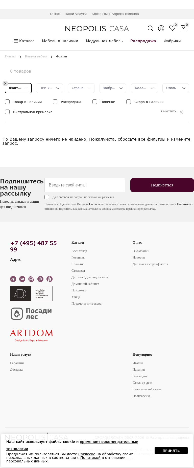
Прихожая (78, 290)
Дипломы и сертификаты (150, 264)
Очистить (168, 111)
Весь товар (79, 251)
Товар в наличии (27, 102)
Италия (138, 363)
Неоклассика (142, 396)
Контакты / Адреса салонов (115, 14)
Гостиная (78, 257)
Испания (139, 369)
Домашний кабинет (85, 284)
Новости (139, 257)
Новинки (108, 102)
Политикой (184, 204)
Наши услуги (20, 354)
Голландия (140, 376)
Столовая (78, 270)
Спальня (77, 264)
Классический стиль (147, 389)
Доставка (16, 369)
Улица (75, 297)
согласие (64, 197)
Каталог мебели (36, 56)
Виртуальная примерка (33, 112)
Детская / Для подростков (89, 277)
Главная (10, 56)
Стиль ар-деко (143, 383)
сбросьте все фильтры (141, 139)
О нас (137, 242)
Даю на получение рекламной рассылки (83, 197)
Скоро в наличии (148, 102)
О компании (141, 251)
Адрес (15, 259)
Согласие (95, 204)
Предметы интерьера (86, 303)
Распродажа (71, 102)
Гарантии (17, 363)
